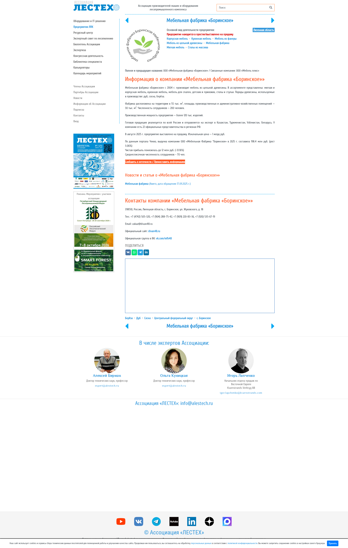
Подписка (78, 109)
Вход (76, 121)
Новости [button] (77, 98)
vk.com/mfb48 (164, 238)
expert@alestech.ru (107, 385)
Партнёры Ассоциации (85, 92)
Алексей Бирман (107, 375)
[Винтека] (126, 22)
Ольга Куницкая (174, 375)
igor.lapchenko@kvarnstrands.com (241, 392)
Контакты (78, 115)
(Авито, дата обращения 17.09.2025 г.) (158, 183)
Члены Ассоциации (84, 86)
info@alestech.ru (196, 403)
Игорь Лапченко (241, 375)
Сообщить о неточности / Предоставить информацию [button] (155, 161)
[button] (96, 33)
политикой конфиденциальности (242, 543)
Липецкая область (263, 30)
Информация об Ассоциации (89, 103)
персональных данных (201, 543)
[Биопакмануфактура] (273, 22)
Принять (333, 543)
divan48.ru (154, 231)
